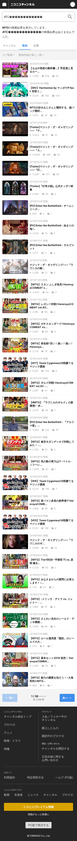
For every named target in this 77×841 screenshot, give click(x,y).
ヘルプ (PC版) (64, 777)
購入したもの (50, 728)
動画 (24, 45)
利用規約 (9, 777)
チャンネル (9, 45)
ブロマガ (9, 724)
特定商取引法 (35, 777)
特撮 (6, 748)
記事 (36, 45)
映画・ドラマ (12, 740)
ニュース (32, 794)
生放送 (18, 794)
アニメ (8, 732)
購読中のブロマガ (53, 736)
